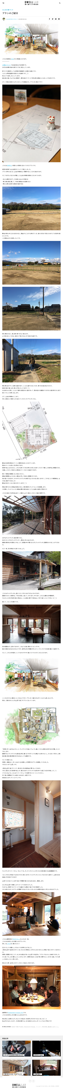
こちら (9, 943)
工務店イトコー (6, 65)
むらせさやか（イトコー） (12, 19)
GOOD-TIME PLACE (17, 1026)
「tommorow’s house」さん (15, 1012)
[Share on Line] (55, 19)
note (12, 59)
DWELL (9, 165)
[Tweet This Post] (52, 19)
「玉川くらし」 (16, 939)
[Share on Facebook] (49, 19)
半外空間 (44, 1026)
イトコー (38, 1026)
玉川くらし (55, 1026)
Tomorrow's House (29, 1026)
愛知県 (50, 1026)
